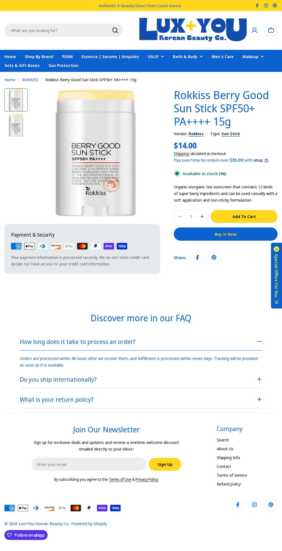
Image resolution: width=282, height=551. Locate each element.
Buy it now (226, 234)
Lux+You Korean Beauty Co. (44, 523)
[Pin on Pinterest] (214, 257)
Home (9, 79)
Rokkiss (196, 133)
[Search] (115, 30)
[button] (276, 275)
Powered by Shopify (89, 523)
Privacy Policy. (147, 479)
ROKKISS (30, 79)
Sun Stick (230, 133)
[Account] (254, 30)
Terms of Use (120, 479)
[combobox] (63, 30)
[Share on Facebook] (197, 257)
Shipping (181, 153)
